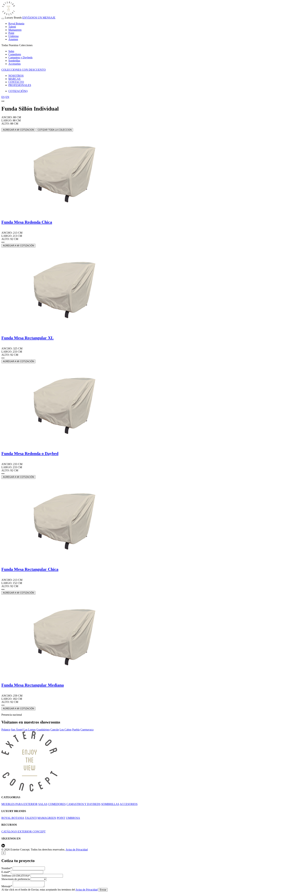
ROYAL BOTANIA (12, 817)
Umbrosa (13, 36)
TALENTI (31, 817)
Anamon (13, 39)
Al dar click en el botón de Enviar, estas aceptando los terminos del (49, 889)
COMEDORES (57, 804)
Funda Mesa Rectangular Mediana (32, 685)
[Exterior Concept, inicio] (29, 790)
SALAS (42, 804)
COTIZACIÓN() (18, 91)
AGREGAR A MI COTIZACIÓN (18, 245)
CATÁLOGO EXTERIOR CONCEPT (23, 831)
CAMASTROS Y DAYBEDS (83, 804)
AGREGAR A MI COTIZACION (18, 130)
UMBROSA (73, 817)
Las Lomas (29, 729)
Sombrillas (14, 60)
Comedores (14, 54)
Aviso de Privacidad (77, 849)
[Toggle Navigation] (2, 18)
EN (7, 96)
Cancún (54, 729)
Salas (11, 51)
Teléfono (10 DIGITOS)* (15, 875)
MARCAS (14, 78)
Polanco (5, 729)
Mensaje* (6, 886)
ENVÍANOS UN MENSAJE (38, 17)
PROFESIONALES (19, 85)
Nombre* (6, 868)
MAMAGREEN (46, 817)
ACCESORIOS (129, 804)
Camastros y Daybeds (20, 57)
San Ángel (17, 729)
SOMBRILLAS (110, 804)
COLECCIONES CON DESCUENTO (23, 69)
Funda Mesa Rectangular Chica (29, 569)
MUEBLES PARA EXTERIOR (19, 804)
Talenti (12, 26)
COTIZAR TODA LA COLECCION (55, 130)
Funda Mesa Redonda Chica (26, 222)
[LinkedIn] (3, 846)
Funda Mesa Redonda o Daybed (29, 453)
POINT (61, 817)
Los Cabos (65, 729)
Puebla (76, 729)
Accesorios (14, 63)
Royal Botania (16, 23)
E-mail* (5, 871)
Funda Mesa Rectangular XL (27, 338)
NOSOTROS (16, 75)
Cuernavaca (87, 729)
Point (11, 32)
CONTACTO (16, 81)
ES (3, 96)
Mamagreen (14, 29)
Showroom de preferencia (15, 879)
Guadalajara (43, 729)
